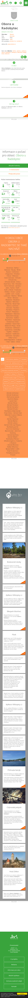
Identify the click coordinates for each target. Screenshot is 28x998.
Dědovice (15, 276)
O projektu (14, 959)
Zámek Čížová (12, 403)
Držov (18, 282)
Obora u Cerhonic (12, 306)
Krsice (13, 292)
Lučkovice (23, 51)
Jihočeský (12, 36)
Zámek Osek (17, 413)
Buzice (8, 272)
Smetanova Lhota (12, 322)
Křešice (7, 292)
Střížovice (16, 328)
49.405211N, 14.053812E (16, 41)
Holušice (18, 284)
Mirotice (12, 34)
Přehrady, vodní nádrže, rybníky (14, 366)
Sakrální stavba (20, 389)
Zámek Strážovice (12, 395)
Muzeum (22, 385)
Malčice (14, 296)
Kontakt (14, 986)
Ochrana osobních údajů (14, 981)
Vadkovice (16, 334)
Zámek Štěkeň (12, 437)
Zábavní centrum (8, 389)
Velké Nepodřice (9, 340)
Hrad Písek (13, 417)
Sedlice (16, 318)
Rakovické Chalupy (21, 52)
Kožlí (17, 288)
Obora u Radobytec (9, 26)
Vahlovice (9, 336)
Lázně (12, 381)
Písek (11, 39)
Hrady (7, 374)
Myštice (8, 302)
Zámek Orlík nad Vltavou (12, 425)
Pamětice (9, 310)
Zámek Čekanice (12, 419)
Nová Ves (8, 304)
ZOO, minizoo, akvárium (12, 359)
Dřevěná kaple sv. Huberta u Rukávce (13, 442)
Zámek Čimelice (12, 405)
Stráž (2, 53)
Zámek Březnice (13, 445)
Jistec (7, 288)
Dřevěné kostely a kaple (10, 378)
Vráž (8, 342)
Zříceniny (20, 374)
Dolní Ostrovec (9, 278)
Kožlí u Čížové (8, 290)
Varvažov (16, 336)
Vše (3, 359)
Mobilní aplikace (14, 975)
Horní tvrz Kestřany (12, 429)
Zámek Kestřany (12, 435)
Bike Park (6, 385)
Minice (20, 296)
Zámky (13, 374)
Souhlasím (22, 993)
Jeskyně (6, 381)
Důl (13, 284)
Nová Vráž (16, 304)
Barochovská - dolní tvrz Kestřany (13, 432)
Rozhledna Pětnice (12, 439)
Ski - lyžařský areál (14, 363)
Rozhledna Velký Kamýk (12, 411)
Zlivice (18, 342)
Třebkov (15, 332)
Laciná (18, 292)
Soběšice (8, 324)
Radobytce (14, 52)
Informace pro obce (14, 970)
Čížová (9, 276)
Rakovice (16, 314)
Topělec (9, 332)
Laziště (7, 294)
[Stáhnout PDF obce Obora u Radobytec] (22, 57)
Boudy (13, 270)
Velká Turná (12, 338)
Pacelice (16, 308)
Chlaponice (9, 274)
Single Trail (14, 385)
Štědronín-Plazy (10, 326)
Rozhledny (23, 370)
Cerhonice (15, 272)
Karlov (12, 288)
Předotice (15, 312)
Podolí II (16, 310)
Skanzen (24, 363)
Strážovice (7, 53)
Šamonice (9, 318)
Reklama (14, 964)
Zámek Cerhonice (12, 393)
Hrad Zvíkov (8, 413)
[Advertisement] (14, 134)
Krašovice (17, 290)
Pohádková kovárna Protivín (12, 454)
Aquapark (23, 359)
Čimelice (17, 274)
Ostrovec (9, 308)
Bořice (14, 51)
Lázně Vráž (13, 401)
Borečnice (9, 268)
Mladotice (9, 300)
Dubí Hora (7, 284)
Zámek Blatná (12, 421)
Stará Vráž (16, 324)
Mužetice (16, 300)
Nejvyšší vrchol (20, 381)
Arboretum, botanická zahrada (10, 370)
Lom (12, 294)
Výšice (13, 342)
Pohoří (8, 312)
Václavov (8, 334)
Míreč (9, 298)
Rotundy (21, 378)
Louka (17, 294)
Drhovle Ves (12, 280)
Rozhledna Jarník (12, 427)
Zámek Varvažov (12, 407)
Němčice (15, 302)
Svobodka (17, 330)
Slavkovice (16, 320)
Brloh (18, 270)
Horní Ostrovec (9, 286)
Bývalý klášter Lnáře (12, 449)
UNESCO (4, 363)
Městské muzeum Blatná (13, 415)
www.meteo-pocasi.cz (14, 227)
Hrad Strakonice (12, 451)
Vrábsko (19, 340)
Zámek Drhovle (12, 409)
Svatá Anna (8, 330)
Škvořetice (8, 320)
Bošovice (7, 270)
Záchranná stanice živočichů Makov (13, 398)
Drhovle (18, 278)
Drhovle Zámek (10, 282)
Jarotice (19, 51)
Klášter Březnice (12, 447)
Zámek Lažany (12, 423)
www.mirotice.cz (12, 44)
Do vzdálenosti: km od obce (14, 254)
